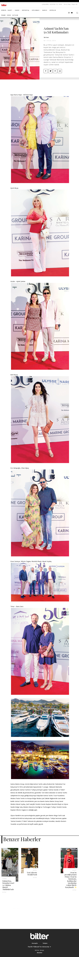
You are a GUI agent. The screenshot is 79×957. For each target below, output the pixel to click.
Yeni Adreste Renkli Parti (32, 873)
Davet (46, 25)
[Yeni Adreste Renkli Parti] (29, 860)
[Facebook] (46, 71)
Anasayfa (35, 943)
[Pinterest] (55, 71)
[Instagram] (68, 12)
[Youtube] (71, 12)
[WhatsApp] (60, 71)
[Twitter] (50, 71)
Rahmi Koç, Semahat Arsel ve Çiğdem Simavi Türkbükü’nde (8, 885)
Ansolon (39, 953)
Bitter (46, 37)
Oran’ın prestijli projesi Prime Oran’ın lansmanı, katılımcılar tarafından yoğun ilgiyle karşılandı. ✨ (70, 879)
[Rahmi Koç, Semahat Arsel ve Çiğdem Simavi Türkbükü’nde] (9, 865)
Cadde (4, 878)
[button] (77, 13)
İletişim (45, 943)
